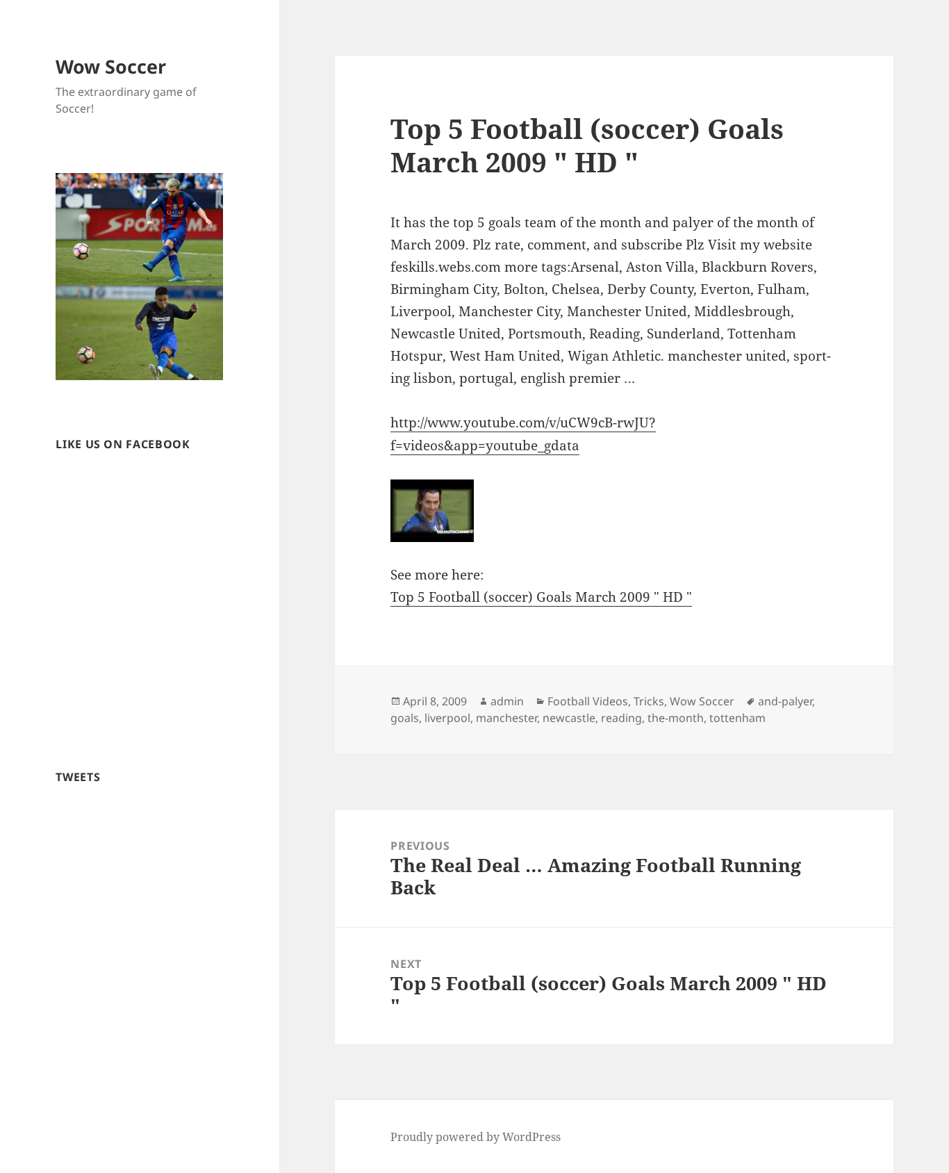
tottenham (737, 717)
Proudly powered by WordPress (475, 1137)
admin (507, 701)
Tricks (649, 701)
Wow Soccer (111, 66)
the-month (675, 717)
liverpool (447, 717)
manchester (506, 717)
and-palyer (785, 701)
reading (621, 717)
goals (404, 717)
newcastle (569, 717)
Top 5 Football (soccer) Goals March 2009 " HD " (541, 597)
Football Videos (587, 701)
